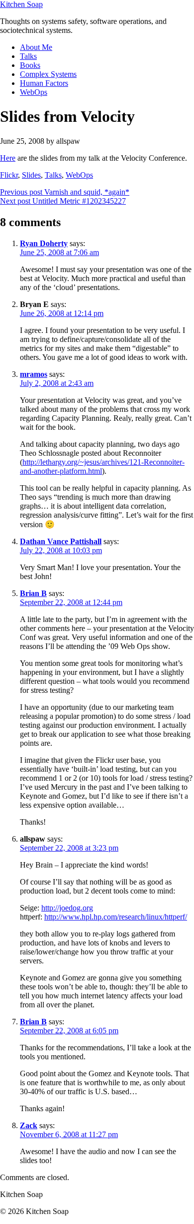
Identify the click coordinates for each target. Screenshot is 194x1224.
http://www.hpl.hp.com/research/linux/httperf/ (115, 917)
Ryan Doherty (44, 243)
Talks (28, 56)
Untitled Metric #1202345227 (63, 201)
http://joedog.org (67, 908)
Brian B (33, 593)
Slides (31, 175)
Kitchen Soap (21, 4)
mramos (33, 374)
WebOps (33, 92)
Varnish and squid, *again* (64, 192)
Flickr (9, 175)
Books (30, 65)
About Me (36, 47)
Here (7, 158)
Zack (28, 1125)
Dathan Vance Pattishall (60, 541)
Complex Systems (48, 74)
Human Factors (44, 83)
